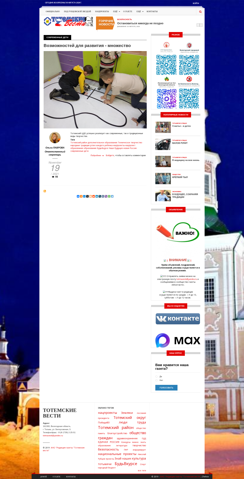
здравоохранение (127, 438)
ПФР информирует (135, 449)
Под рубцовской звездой (77, 11)
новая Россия (130, 148)
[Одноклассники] (81, 196)
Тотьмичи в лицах (179, 123)
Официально (53, 11)
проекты (110, 458)
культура (139, 458)
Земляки (127, 413)
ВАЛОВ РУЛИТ (180, 143)
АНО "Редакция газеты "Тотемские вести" (180, 476)
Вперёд (201, 25)
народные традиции (80, 145)
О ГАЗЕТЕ (127, 11)
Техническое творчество (130, 142)
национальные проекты (117, 454)
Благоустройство (117, 433)
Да (161, 376)
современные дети (79, 151)
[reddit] (93, 196)
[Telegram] (112, 196)
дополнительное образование (102, 142)
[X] (87, 196)
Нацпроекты (102, 11)
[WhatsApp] (109, 196)
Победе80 (104, 422)
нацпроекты (119, 145)
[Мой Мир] (84, 196)
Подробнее (97, 155)
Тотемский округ (130, 417)
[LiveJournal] (100, 196)
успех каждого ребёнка (101, 145)
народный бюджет (107, 467)
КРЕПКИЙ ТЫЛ (180, 177)
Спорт (143, 464)
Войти (196, 3)
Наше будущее (116, 148)
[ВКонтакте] (78, 196)
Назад (198, 25)
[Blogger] (90, 196)
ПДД (144, 438)
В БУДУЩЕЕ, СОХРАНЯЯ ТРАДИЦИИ (185, 196)
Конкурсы (125, 442)
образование (90, 148)
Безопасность (124, 19)
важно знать (139, 442)
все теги (142, 470)
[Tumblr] (103, 196)
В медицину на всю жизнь (185, 160)
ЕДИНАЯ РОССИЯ (108, 442)
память (101, 433)
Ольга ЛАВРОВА (55, 147)
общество (141, 428)
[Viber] (106, 196)
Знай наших (123, 458)
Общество (176, 174)
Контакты (152, 11)
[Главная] (68, 21)
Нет (161, 380)
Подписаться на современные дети (45, 191)
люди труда (132, 422)
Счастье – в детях (181, 125)
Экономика (176, 191)
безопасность (108, 449)
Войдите (110, 155)
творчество (139, 445)
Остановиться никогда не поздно (140, 23)
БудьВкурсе (102, 148)
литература (121, 445)
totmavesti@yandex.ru (187, 279)
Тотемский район (78, 142)
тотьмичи (105, 464)
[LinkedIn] (96, 196)
